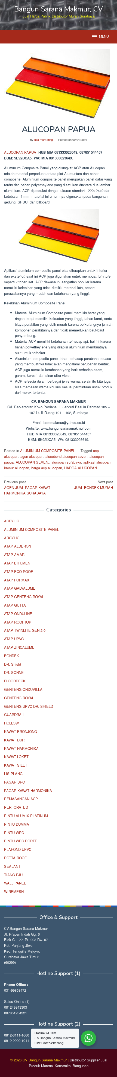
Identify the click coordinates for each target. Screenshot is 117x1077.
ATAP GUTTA (15, 605)
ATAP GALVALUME (19, 588)
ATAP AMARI (15, 554)
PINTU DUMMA (16, 824)
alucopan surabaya (66, 462)
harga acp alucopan (46, 467)
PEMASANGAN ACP (21, 798)
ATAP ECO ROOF (18, 571)
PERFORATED (16, 807)
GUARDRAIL (14, 714)
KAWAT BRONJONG (20, 731)
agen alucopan (31, 456)
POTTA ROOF (15, 857)
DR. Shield (12, 664)
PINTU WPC (14, 832)
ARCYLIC (11, 537)
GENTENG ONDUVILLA (23, 689)
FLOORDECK (15, 680)
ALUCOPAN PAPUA (20, 152)
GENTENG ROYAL (19, 697)
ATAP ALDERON (17, 546)
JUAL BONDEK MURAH (93, 484)
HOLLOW (11, 723)
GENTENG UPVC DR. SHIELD (28, 706)
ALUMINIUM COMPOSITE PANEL (47, 450)
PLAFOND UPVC (17, 849)
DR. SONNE (14, 672)
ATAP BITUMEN (17, 563)
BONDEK (11, 655)
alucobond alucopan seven (66, 456)
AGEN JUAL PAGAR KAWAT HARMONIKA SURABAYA (27, 487)
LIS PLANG (13, 773)
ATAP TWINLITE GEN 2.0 (24, 630)
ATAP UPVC (14, 638)
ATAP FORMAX (16, 580)
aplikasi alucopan (96, 462)
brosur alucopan (16, 467)
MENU (104, 36)
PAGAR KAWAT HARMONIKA (28, 790)
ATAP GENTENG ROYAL (24, 596)
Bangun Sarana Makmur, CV (58, 9)
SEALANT (12, 866)
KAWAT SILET (15, 765)
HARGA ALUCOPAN (80, 467)
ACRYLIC (11, 520)
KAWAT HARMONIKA (21, 748)
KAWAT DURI (15, 740)
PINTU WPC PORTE (20, 840)
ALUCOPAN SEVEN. (32, 462)
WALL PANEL (15, 883)
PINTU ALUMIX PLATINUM (26, 815)
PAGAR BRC (14, 782)
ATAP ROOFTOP (17, 622)
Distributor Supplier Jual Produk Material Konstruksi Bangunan (68, 1062)
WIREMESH (14, 891)
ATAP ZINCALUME (19, 647)
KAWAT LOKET (16, 756)
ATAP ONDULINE (18, 613)
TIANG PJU (13, 874)
